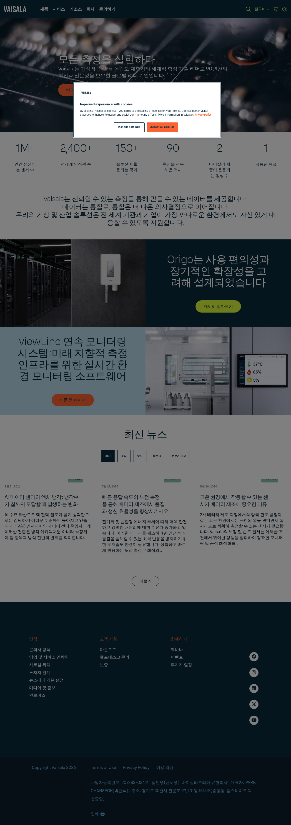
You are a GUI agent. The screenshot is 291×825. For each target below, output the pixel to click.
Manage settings (129, 127)
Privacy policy (203, 115)
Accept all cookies (162, 127)
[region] (147, 110)
